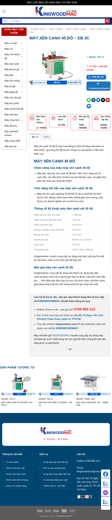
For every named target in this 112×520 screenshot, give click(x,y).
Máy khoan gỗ (12, 69)
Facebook (105, 478)
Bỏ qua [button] (81, 2)
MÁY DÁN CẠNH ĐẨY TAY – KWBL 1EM (92, 403)
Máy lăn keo (11, 126)
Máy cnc (9, 49)
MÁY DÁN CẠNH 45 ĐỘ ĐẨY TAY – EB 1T (17, 403)
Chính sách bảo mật (15, 468)
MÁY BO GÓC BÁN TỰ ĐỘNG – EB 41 (55, 403)
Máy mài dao (11, 114)
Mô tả (35, 137)
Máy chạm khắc (13, 141)
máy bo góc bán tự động (72, 277)
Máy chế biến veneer (11, 133)
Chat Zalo (105, 487)
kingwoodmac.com (66, 324)
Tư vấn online (12, 462)
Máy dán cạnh (12, 64)
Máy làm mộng (12, 80)
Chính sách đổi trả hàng (17, 480)
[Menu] (4, 11)
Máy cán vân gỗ (13, 97)
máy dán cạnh (85, 256)
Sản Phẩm (56, 29)
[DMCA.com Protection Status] (84, 496)
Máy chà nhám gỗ (12, 56)
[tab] (34, 137)
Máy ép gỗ (10, 86)
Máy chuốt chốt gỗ (14, 109)
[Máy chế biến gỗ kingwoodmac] (56, 11)
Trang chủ (37, 29)
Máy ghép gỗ (11, 92)
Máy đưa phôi (12, 103)
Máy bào (9, 75)
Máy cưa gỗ (11, 43)
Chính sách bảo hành (16, 474)
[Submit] (107, 21)
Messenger (106, 496)
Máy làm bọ (10, 146)
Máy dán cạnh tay (46, 173)
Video (46, 137)
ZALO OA (105, 505)
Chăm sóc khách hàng (16, 486)
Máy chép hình (12, 120)
